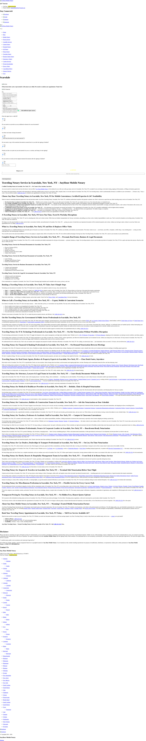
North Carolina (6, 685)
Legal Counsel (138, 379)
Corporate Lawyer (95, 379)
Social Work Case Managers (92, 395)
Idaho (4, 612)
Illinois (4, 617)
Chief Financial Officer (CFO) (117, 350)
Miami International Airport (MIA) (34, 477)
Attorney (51, 379)
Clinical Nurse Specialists (101, 392)
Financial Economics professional (19, 352)
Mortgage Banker (133, 352)
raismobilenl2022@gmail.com (18, 8)
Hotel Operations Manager (53, 462)
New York (5, 682)
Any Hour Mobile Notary (42, 189)
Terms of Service (7, 71)
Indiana (5, 622)
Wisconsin (5, 724)
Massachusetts (6, 656)
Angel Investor (95, 486)
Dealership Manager (73, 448)
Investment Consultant (55, 352)
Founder (141, 486)
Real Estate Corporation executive (57, 366)
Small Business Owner (125, 435)
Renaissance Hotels (115, 462)
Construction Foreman (89, 408)
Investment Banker (44, 352)
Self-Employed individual (81, 487)
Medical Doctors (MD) (91, 393)
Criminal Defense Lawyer (84, 379)
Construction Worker (120, 408)
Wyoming (5, 726)
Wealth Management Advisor (71, 353)
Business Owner (89, 434)
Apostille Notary (78, 508)
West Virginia (6, 721)
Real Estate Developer (71, 366)
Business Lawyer (64, 379)
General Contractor (130, 408)
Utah (4, 712)
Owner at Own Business (49, 435)
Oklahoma (5, 692)
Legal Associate (130, 379)
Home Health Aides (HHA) (41, 393)
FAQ (4, 73)
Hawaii (5, 607)
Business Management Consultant (76, 434)
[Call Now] (73, 729)
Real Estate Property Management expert (17, 367)
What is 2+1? (19, 171)
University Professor (74, 421)
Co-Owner (115, 486)
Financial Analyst (138, 350)
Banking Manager (105, 350)
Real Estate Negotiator (125, 366)
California (5, 578)
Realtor (29, 367)
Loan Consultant (94, 352)
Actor (90, 486)
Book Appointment (7, 178)
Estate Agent (94, 365)
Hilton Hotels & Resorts (119, 461)
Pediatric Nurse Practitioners (56, 395)
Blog (4, 34)
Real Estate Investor (98, 366)
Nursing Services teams (32, 395)
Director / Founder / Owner (124, 486)
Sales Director (91, 435)
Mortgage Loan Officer (22, 353)
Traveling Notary (7, 54)
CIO (80, 335)
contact (113, 516)
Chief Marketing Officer (136, 434)
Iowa (4, 627)
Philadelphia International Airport (101, 475)
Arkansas (5, 573)
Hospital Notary (7, 47)
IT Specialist (91, 335)
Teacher (65, 421)
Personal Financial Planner (54, 487)
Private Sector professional (67, 487)
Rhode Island (6, 700)
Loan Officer (110, 352)
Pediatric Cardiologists (43, 395)
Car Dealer (49, 448)
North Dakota (6, 687)
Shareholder (56, 379)
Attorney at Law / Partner (106, 486)
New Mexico (6, 680)
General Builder (139, 408)
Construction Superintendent (10, 409)
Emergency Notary (7, 59)
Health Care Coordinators (136, 392)
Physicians (73, 395)
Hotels (69, 462)
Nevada (5, 673)
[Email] (73, 732)
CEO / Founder (125, 434)
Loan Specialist (125, 352)
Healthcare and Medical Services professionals (13, 393)
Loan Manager (102, 352)
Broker (66, 365)
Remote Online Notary (8, 56)
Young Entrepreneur (107, 487)
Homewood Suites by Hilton (9, 462)
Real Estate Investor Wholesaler (111, 366)
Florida (4, 597)
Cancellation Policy (7, 68)
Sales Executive (99, 435)
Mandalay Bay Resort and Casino (86, 462)
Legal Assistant (122, 379)
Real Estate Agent (133, 365)
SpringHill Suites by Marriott (128, 462)
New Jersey (6, 678)
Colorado (5, 583)
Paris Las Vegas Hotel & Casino (102, 462)
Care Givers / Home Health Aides (50, 392)
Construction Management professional (105, 408)
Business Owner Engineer (100, 434)
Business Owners (117, 434)
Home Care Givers (29, 393)
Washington (6, 719)
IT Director (84, 335)
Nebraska (5, 670)
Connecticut (6, 588)
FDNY (87, 320)
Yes (4, 119)
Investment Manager (66, 352)
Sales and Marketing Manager (80, 435)
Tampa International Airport (19, 477)
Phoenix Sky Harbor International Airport (120, 475)
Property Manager (123, 365)
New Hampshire (7, 675)
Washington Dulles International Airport (55, 477)
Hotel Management (39, 462)
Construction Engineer (78, 408)
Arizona (5, 568)
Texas (4, 707)
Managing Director (16, 435)
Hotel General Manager (27, 462)
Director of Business (7, 435)
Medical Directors (80, 393)
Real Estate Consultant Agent (41, 366)
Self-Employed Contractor (94, 487)
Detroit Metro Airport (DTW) (86, 475)
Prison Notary (6, 51)
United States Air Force (126, 320)
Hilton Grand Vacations (107, 461)
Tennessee (8, 709)
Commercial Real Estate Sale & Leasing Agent (79, 365)
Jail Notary (5, 49)
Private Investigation (8, 64)
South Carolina (6, 702)
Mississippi (5, 663)
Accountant (85, 350)
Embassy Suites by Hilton (78, 461)
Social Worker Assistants (108, 395)
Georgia (5, 602)
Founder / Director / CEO (8, 487)
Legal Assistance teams (35, 380)
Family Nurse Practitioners (114, 392)
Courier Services (7, 61)
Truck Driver (83, 448)
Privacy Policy (6, 66)
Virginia (5, 717)
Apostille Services (7, 42)
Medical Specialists (113, 393)
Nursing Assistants (21, 395)
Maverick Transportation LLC (115, 448)
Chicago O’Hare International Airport (68, 475)
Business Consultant (63, 434)
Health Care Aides (125, 392)
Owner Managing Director (61, 435)
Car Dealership (59, 448)
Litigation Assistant (15, 380)
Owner (32, 435)
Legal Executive (6, 380)
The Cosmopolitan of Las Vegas (15, 464)
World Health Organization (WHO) (35, 322)
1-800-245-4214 (12, 6)
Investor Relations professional (26, 487)
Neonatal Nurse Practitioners (125, 393)
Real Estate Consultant (28, 366)
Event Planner (135, 486)
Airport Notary (6, 44)
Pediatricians (67, 395)
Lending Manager (75, 352)
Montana (5, 668)
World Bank (23, 322)
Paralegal (22, 380)
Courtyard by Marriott (66, 461)
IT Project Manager (100, 335)
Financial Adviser (129, 350)
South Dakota (6, 704)
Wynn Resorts (40, 464)
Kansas (5, 631)
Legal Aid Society (113, 379)
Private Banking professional (35, 353)
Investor (17, 487)
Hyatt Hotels (74, 462)
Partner (70, 435)
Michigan (5, 658)
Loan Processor (117, 352)
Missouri (5, 665)
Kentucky (5, 636)
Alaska (4, 563)
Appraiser (61, 365)
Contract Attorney (73, 379)
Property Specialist (47, 353)
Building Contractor (67, 408)
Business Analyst (53, 434)
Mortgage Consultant (11, 353)
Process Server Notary (90, 508)
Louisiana (5, 641)
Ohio (4, 690)
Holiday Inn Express (137, 461)
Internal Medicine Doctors (54, 393)
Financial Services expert (34, 352)
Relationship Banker (57, 353)
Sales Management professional (110, 435)
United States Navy (138, 320)
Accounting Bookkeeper (94, 350)
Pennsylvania (6, 697)
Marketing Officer (26, 435)
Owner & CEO (38, 435)
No (4, 120)
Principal (61, 421)
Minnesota (5, 661)
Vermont (5, 714)
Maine (4, 646)
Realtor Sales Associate (38, 367)
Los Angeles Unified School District (100, 320)
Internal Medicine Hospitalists (69, 393)
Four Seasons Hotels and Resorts (93, 461)
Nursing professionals (11, 395)
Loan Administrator (85, 352)
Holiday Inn (129, 461)
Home (4, 32)
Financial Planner (6, 352)
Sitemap (2, 740)
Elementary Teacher (53, 421)
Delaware (5, 592)
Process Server (6, 39)
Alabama (5, 558)
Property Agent (115, 365)
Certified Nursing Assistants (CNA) (85, 392)
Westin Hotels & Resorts (29, 464)
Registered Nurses (80, 395)
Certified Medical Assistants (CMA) (67, 392)
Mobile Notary (6, 37)
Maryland (5, 651)
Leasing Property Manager (104, 365)
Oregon (5, 695)
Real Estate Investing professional (85, 366)
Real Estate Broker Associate (15, 366)
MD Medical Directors (102, 393)
